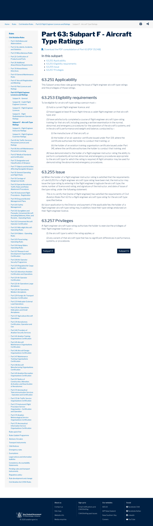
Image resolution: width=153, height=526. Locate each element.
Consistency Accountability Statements (19, 464)
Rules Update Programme (19, 435)
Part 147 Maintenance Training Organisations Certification (19, 358)
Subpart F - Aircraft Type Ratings (23, 123)
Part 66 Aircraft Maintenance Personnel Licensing (22, 150)
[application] (148, 24)
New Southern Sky (109, 515)
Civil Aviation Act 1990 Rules (20, 482)
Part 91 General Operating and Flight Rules (21, 173)
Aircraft (8, 4)
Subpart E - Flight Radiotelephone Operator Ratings (22, 116)
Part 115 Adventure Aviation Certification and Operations (21, 273)
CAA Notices (14, 446)
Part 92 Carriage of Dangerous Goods (18, 179)
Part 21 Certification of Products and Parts (19, 58)
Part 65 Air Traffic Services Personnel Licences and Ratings (21, 142)
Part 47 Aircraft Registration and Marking (21, 81)
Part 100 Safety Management (17, 206)
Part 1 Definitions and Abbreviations (19, 42)
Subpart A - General (20, 98)
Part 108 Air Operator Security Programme (19, 261)
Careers (105, 519)
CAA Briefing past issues (87, 513)
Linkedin (131, 515)
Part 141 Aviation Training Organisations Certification (21, 337)
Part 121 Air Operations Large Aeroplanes (22, 285)
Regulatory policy (15, 475)
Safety (101, 4)
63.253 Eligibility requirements (61, 63)
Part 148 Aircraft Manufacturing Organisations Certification (22, 367)
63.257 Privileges (55, 70)
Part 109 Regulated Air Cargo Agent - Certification (22, 267)
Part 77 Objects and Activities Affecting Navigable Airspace (22, 167)
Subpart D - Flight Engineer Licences (23, 109)
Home (7, 24)
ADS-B (105, 507)
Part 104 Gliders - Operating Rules (21, 234)
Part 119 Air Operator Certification (19, 279)
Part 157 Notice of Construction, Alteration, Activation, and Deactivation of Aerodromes (21, 382)
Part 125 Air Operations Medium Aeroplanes (20, 291)
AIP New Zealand (109, 511)
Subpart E (48, 251)
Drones (39, 4)
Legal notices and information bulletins (20, 458)
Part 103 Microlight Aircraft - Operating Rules (22, 228)
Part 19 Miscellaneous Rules (21, 53)
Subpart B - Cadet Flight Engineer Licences (22, 103)
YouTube (131, 519)
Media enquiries (60, 519)
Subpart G (124, 251)
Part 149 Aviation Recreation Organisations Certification (22, 374)
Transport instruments (17, 443)
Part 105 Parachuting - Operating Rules (19, 240)
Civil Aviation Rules (26, 24)
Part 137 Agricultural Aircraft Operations (22, 317)
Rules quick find (15, 432)
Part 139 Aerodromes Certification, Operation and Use (21, 324)
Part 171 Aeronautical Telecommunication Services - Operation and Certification (22, 392)
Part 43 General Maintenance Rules (22, 75)
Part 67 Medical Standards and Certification (21, 156)
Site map (58, 511)
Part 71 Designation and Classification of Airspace (20, 162)
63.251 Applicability (56, 60)
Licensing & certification (55, 4)
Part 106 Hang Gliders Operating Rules (19, 246)
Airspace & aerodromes (24, 4)
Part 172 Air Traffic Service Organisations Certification (21, 399)
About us (58, 503)
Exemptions (13, 453)
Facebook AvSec (134, 511)
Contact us (59, 507)
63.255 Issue (52, 67)
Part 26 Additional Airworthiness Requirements (22, 64)
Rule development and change (20, 478)
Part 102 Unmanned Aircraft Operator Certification (22, 222)
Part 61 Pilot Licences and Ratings (21, 87)
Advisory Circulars (16, 439)
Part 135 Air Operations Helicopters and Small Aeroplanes (20, 309)
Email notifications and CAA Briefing (87, 508)
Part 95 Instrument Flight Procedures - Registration (20, 194)
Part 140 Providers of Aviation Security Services (21, 331)
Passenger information (78, 4)
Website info (59, 515)
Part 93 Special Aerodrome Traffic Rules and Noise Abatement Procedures (21, 186)
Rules (93, 4)
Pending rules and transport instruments (19, 470)
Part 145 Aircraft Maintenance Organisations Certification (21, 344)
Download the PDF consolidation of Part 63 (72, 49)
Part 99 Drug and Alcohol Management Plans (20, 200)
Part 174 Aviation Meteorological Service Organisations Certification (21, 417)
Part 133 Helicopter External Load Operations (22, 303)
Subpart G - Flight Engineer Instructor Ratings (23, 129)
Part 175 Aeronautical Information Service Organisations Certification (21, 425)
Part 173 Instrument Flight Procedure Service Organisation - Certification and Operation (21, 407)
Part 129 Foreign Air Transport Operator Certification (22, 297)
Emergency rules (15, 450)
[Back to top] (146, 519)
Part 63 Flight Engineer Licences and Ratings (53, 24)
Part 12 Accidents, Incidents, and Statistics (22, 48)
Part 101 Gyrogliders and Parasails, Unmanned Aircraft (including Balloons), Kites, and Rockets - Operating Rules (22, 214)
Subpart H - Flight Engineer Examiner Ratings (23, 135)
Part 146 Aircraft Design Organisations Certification (21, 352)
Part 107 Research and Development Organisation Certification (21, 253)
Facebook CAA (134, 507)
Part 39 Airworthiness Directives (19, 70)
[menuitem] (9, 4)
